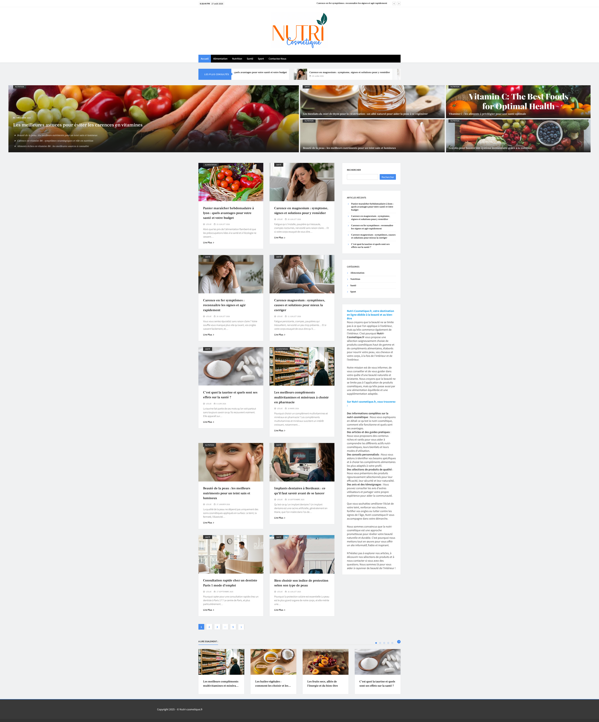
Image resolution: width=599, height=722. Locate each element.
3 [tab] (384, 643)
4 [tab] (388, 643)
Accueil (205, 58)
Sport (261, 58)
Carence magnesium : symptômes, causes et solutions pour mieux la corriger (348, 3)
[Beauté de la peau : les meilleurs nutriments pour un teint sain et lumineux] (372, 135)
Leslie (209, 224)
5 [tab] (392, 643)
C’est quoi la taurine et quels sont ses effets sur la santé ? (370, 246)
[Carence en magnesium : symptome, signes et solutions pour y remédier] (251, 74)
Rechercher (354, 169)
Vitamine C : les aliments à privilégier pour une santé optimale (487, 114)
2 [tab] (380, 643)
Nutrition (237, 58)
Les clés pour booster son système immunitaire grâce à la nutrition (490, 148)
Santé (250, 58)
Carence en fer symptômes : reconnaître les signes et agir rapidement (224, 305)
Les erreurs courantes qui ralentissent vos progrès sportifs (105, 140)
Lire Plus (207, 242)
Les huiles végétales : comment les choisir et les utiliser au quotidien (271, 686)
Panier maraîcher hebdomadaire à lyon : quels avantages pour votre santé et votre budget (228, 213)
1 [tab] (376, 643)
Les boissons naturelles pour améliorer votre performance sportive (141, 130)
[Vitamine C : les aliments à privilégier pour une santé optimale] (518, 101)
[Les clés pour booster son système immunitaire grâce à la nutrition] (518, 135)
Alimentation (220, 58)
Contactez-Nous (277, 58)
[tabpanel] (221, 671)
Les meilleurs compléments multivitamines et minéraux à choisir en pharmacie (301, 397)
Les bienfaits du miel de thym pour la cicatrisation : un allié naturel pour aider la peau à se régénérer (365, 114)
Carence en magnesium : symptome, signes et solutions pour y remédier (300, 72)
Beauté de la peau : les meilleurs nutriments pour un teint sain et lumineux (349, 148)
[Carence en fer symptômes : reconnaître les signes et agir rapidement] (354, 74)
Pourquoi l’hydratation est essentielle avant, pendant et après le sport (111, 146)
